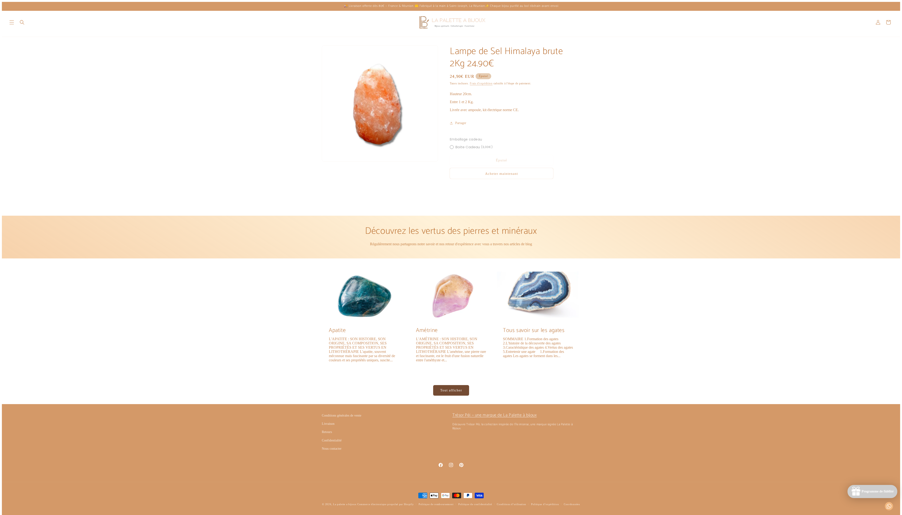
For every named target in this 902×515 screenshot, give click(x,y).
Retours (327, 432)
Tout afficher (451, 390)
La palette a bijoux (344, 504)
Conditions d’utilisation (511, 504)
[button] (12, 22)
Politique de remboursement (436, 504)
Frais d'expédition (481, 83)
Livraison (328, 423)
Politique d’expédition (545, 504)
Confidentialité (332, 440)
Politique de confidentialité (475, 504)
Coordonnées (572, 504)
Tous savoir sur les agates (534, 330)
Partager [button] (460, 123)
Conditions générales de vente (341, 415)
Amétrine (427, 330)
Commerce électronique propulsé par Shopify (385, 504)
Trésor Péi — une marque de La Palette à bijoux (494, 415)
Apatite (337, 330)
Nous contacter (332, 448)
